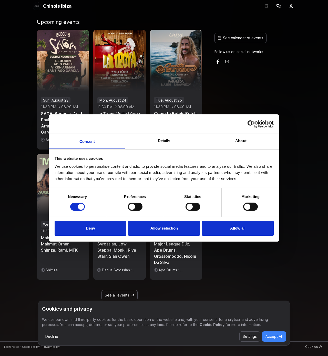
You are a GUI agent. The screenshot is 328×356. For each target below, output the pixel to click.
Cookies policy (31, 346)
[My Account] (291, 6)
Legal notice (11, 346)
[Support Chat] (279, 6)
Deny (90, 228)
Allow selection (164, 228)
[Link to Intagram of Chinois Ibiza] (227, 61)
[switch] (135, 207)
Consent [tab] (87, 141)
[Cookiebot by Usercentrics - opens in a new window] (251, 124)
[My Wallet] (266, 6)
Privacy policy (51, 346)
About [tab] (241, 141)
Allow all (237, 228)
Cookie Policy (212, 324)
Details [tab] (164, 141)
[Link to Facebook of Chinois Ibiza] (217, 61)
